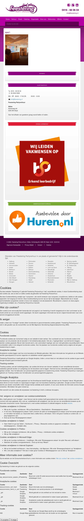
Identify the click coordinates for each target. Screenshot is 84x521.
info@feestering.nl (72, 13)
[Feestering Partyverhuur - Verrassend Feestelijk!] (19, 8)
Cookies (48, 245)
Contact (40, 245)
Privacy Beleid (29, 245)
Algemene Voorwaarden (14, 245)
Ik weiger (14, 520)
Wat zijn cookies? (61, 458)
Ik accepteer (5, 520)
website (69, 403)
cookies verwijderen (76, 458)
